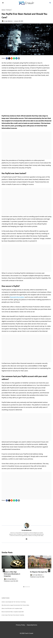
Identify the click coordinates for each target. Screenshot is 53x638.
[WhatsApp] (14, 58)
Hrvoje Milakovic (8, 21)
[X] (9, 58)
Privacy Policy (20, 625)
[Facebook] (7, 58)
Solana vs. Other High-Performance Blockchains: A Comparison (12, 574)
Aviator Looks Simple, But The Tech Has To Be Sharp (14, 602)
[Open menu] (3, 3)
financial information (17, 297)
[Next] (49, 570)
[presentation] (13, 562)
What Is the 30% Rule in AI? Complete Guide (12, 608)
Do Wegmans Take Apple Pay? (38, 572)
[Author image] (2, 21)
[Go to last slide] (4, 570)
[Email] (19, 58)
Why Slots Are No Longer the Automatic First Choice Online (15, 605)
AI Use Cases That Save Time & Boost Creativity (13, 615)
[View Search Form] (50, 3)
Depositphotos (32, 625)
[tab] (23, 586)
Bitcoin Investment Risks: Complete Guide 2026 (13, 611)
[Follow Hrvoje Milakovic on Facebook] (26, 539)
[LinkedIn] (16, 58)
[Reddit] (12, 58)
